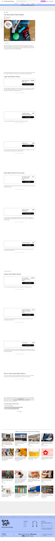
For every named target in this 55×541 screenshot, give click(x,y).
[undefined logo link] (9, 1)
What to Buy (39, 3)
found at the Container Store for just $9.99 (21, 399)
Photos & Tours (16, 3)
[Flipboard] (36, 526)
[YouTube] (32, 526)
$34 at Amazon (28, 117)
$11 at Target (28, 181)
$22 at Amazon (28, 314)
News (7, 12)
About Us (25, 523)
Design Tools (33, 3)
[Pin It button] (7, 39)
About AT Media (4, 535)
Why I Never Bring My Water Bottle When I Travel (14, 407)
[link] (8, 444)
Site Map (25, 526)
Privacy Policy (45, 534)
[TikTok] (36, 522)
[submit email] (51, 526)
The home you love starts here (15, 516)
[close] (54, 537)
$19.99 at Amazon (28, 283)
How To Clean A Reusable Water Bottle (12, 408)
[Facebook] (32, 524)
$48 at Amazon (28, 145)
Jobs (2, 536)
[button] (33, 39)
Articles (28, 3)
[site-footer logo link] (4, 534)
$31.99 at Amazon (28, 84)
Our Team (25, 522)
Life (4, 12)
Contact (25, 525)
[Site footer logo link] (12, 523)
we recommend (20, 398)
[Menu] (2, 1)
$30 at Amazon (28, 345)
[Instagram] (32, 522)
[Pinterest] (36, 524)
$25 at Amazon (28, 245)
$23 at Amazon (28, 213)
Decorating (22, 3)
